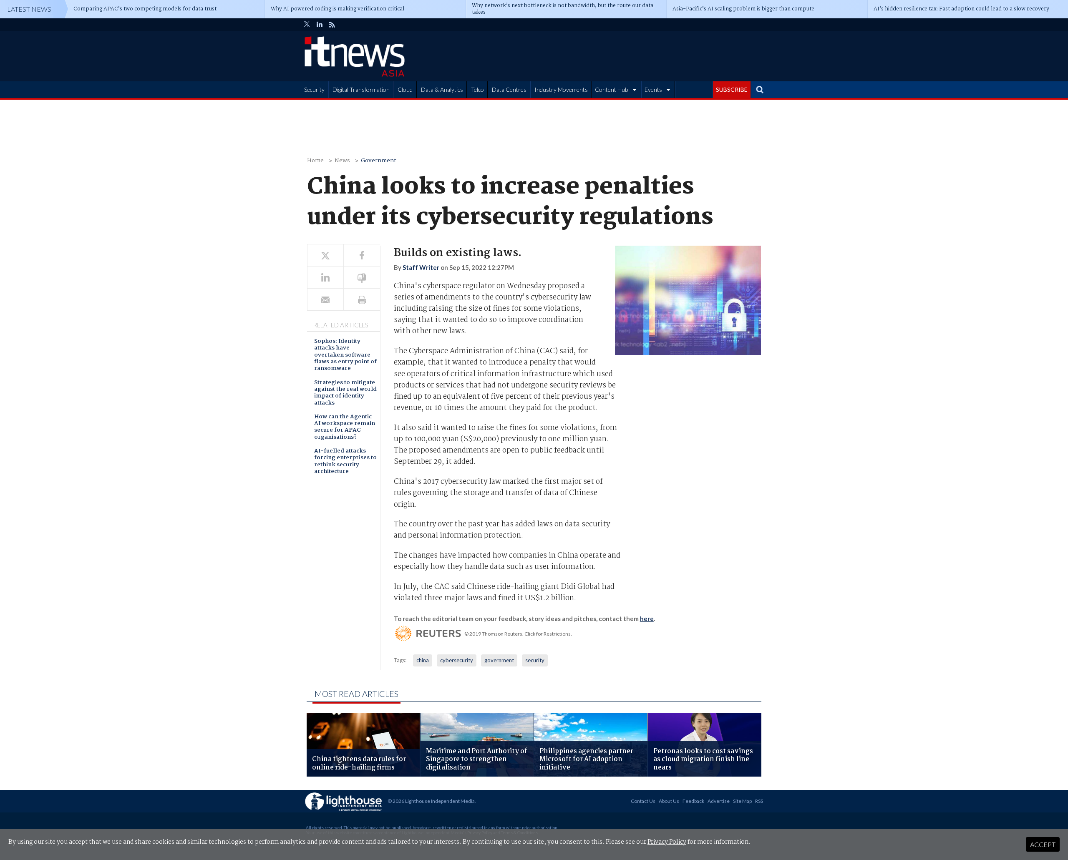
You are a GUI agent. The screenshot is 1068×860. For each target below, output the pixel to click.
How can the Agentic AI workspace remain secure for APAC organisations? (344, 427)
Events (653, 89)
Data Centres (509, 89)
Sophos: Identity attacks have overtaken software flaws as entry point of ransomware (345, 355)
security (534, 660)
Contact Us (643, 801)
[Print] (361, 300)
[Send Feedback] (361, 278)
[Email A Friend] (325, 300)
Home (315, 160)
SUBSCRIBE (732, 89)
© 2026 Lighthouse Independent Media (431, 801)
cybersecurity (456, 660)
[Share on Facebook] (361, 255)
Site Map (742, 801)
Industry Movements (561, 89)
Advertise (719, 801)
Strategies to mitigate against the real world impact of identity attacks (345, 393)
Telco (477, 89)
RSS (759, 801)
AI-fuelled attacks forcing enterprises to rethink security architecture (345, 462)
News (342, 160)
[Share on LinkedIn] (325, 278)
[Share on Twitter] (325, 255)
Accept (1042, 844)
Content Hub (611, 89)
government (499, 660)
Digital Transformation (361, 89)
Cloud (405, 89)
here (647, 618)
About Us (669, 801)
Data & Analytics (442, 89)
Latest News (29, 9)
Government (378, 160)
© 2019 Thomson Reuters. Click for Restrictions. (518, 634)
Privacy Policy (666, 842)
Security (314, 89)
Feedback (693, 801)
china (422, 660)
